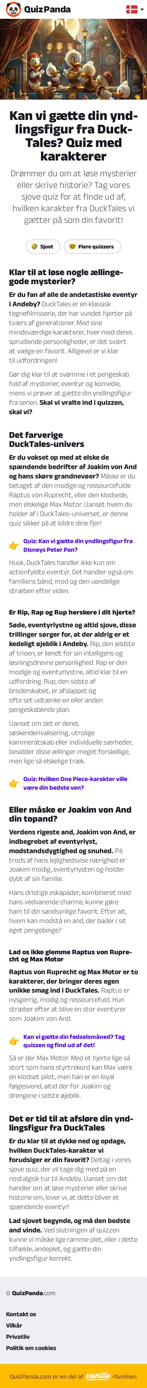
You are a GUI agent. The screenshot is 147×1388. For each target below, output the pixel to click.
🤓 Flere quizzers (91, 246)
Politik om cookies (31, 1347)
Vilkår (14, 1325)
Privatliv (18, 1336)
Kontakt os (21, 1314)
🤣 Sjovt (42, 246)
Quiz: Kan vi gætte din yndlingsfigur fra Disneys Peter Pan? (78, 544)
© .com (30, 1293)
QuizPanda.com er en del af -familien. (74, 1376)
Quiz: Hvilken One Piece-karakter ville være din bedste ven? (75, 782)
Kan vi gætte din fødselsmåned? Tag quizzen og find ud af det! (74, 1040)
